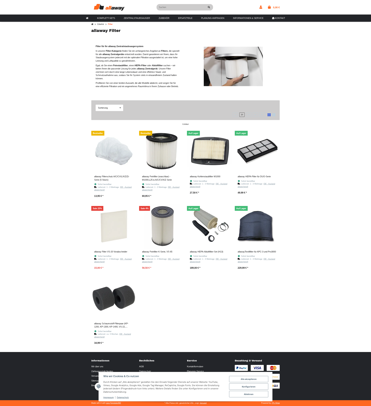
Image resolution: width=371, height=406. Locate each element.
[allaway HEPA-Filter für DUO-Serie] (257, 150)
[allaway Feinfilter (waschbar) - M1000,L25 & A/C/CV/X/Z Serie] (161, 150)
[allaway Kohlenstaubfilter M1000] (209, 150)
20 (242, 115)
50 (262, 115)
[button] (260, 7)
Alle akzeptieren (249, 379)
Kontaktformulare (195, 366)
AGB (141, 366)
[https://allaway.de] (87, 18)
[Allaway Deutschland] (109, 7)
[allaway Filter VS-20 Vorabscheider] (113, 226)
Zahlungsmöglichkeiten (102, 371)
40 (255, 115)
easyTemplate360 (113, 403)
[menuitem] (87, 18)
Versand (203, 403)
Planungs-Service (195, 371)
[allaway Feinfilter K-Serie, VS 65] (161, 226)
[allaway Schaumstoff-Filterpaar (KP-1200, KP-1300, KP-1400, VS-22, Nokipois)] (113, 298)
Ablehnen (248, 394)
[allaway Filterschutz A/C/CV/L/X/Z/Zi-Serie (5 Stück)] (113, 150)
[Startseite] (92, 24)
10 (235, 115)
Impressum (108, 397)
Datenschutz (145, 371)
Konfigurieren (248, 386)
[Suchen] (209, 7)
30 (249, 115)
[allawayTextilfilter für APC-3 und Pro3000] (257, 226)
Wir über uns (97, 366)
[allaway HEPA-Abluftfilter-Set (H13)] (209, 226)
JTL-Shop (276, 403)
